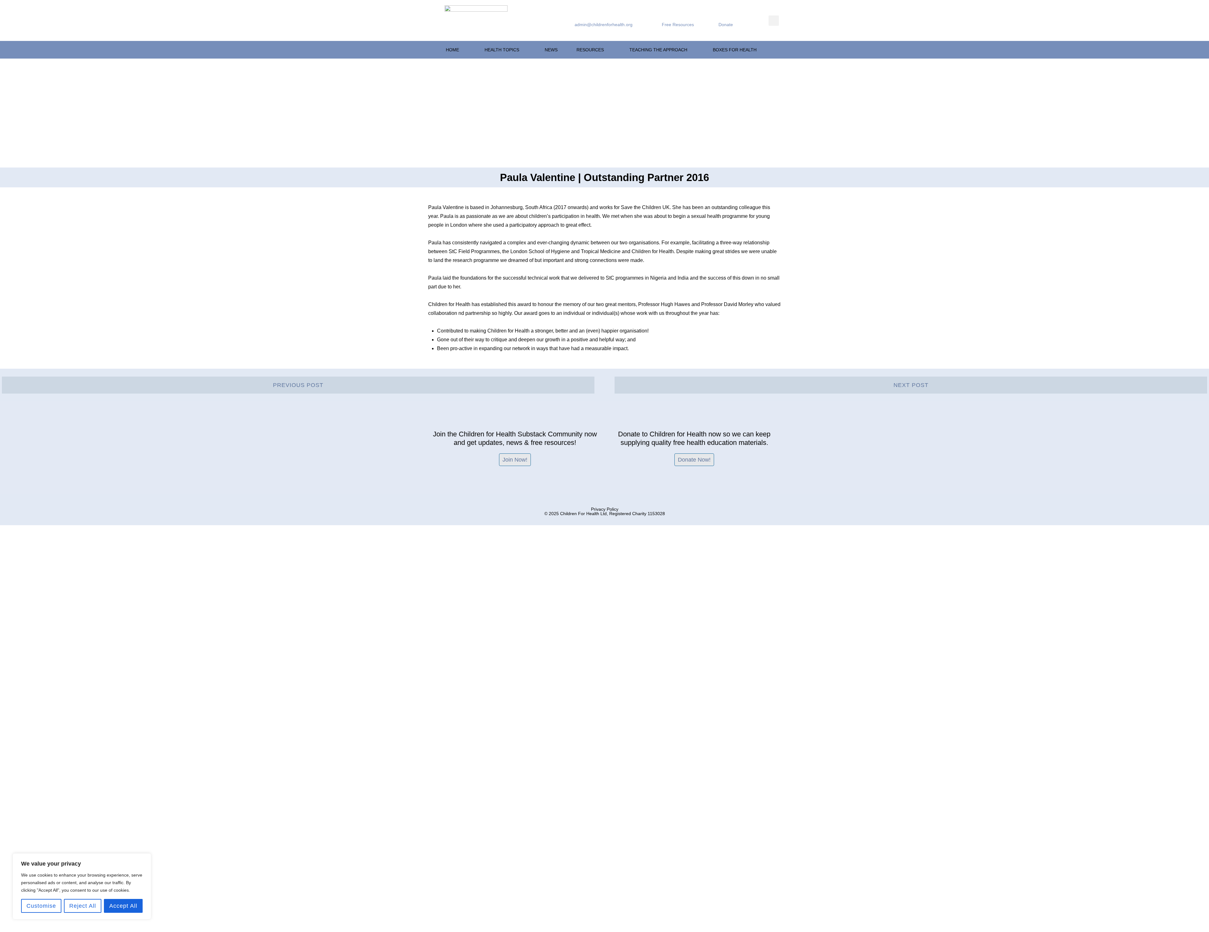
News (551, 49)
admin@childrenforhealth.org (604, 24)
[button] (774, 20)
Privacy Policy (604, 509)
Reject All (82, 906)
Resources (590, 49)
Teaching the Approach (658, 49)
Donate (725, 24)
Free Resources (678, 24)
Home (452, 49)
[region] (82, 886)
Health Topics (502, 49)
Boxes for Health (735, 49)
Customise (41, 906)
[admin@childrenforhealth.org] (577, 16)
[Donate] (721, 16)
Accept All (123, 906)
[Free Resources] (664, 16)
